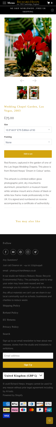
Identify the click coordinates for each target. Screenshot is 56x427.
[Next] (34, 80)
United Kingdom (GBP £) (21, 375)
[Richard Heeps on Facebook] (6, 252)
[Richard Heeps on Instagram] (28, 252)
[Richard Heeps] (28, 3)
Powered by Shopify (13, 395)
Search (6, 334)
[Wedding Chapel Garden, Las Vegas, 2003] (28, 47)
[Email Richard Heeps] (36, 252)
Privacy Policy (11, 327)
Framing (8, 137)
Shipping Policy (11, 305)
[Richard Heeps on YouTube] (13, 252)
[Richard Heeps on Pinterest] (21, 252)
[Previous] (22, 80)
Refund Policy (10, 312)
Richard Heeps (17, 384)
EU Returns (9, 319)
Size (6, 124)
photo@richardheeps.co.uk (23, 270)
